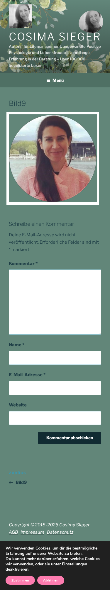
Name (16, 344)
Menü (58, 80)
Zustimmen (20, 580)
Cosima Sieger (55, 36)
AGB (13, 532)
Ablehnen (50, 580)
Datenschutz (60, 532)
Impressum (32, 532)
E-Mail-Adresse (27, 374)
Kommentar (23, 263)
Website (18, 405)
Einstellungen (74, 564)
